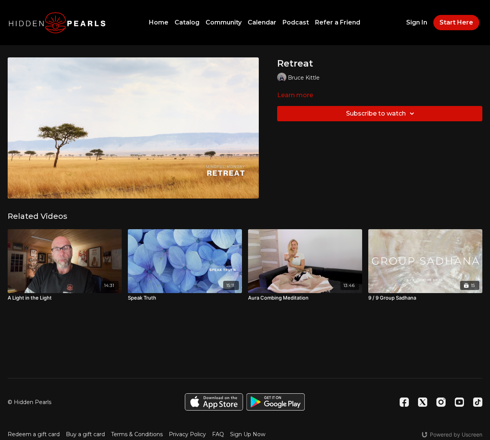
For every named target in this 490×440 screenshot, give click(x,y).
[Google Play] (275, 402)
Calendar (262, 22)
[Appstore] (214, 402)
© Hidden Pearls (29, 402)
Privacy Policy (187, 434)
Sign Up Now (247, 434)
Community (224, 22)
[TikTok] (477, 402)
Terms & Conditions (137, 434)
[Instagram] (441, 402)
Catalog (187, 22)
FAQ (218, 434)
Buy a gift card (85, 434)
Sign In (416, 22)
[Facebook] (404, 402)
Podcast (296, 22)
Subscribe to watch (376, 113)
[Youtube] (459, 402)
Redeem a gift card (34, 434)
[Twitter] (422, 402)
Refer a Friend (337, 22)
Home (158, 22)
